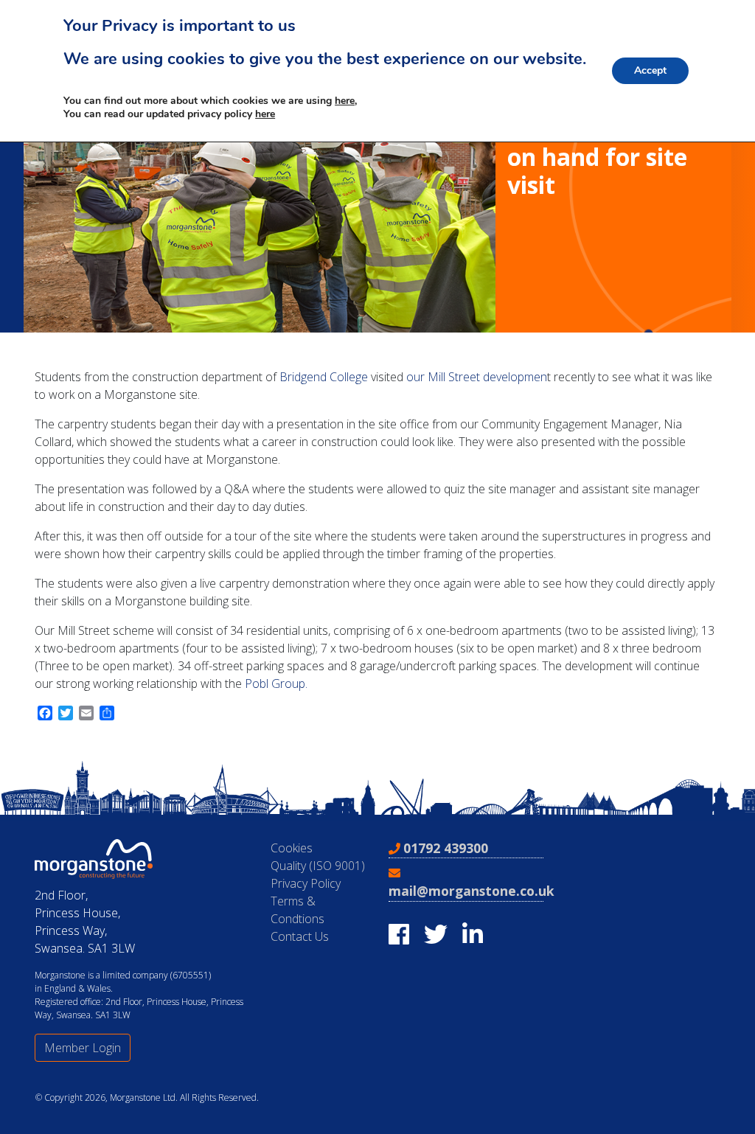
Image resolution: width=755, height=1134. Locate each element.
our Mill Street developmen (475, 377)
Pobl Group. (276, 683)
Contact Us (300, 936)
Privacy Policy (306, 883)
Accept (650, 70)
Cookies (292, 848)
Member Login (82, 1048)
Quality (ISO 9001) (318, 866)
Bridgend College (323, 377)
